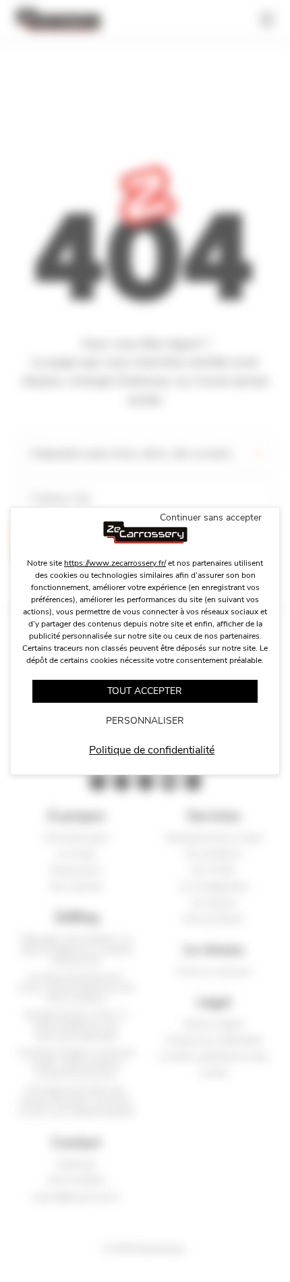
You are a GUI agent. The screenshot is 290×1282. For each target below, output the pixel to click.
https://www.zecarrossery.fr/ (115, 563)
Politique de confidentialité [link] (151, 750)
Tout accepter (144, 691)
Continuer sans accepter (211, 517)
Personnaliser (145, 720)
